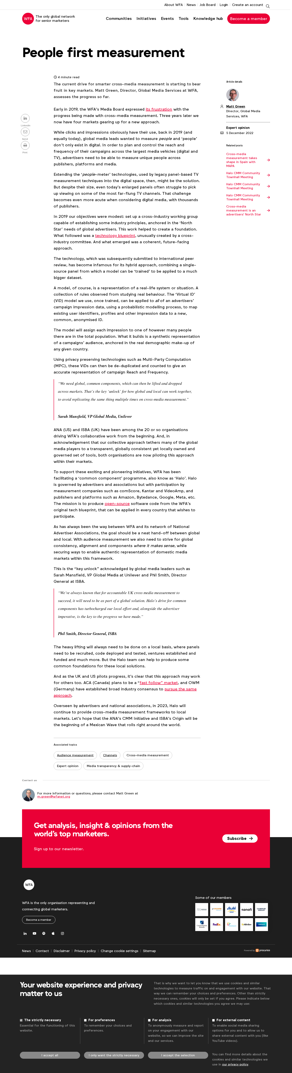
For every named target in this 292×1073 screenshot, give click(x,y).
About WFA (173, 4)
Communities (119, 18)
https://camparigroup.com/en (261, 909)
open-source (117, 503)
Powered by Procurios (213, 951)
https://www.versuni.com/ (261, 924)
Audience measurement (75, 755)
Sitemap (149, 951)
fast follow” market (159, 682)
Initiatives (146, 18)
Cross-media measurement (148, 755)
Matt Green (235, 106)
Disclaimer (62, 951)
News (191, 4)
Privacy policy (85, 951)
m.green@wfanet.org (53, 796)
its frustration (159, 109)
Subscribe (237, 838)
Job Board (208, 4)
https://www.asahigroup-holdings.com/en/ (231, 909)
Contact (42, 951)
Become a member (248, 18)
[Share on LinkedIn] (26, 119)
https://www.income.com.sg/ (216, 909)
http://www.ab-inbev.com (246, 924)
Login (224, 4)
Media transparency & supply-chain (113, 766)
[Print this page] (26, 146)
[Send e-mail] (26, 132)
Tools (184, 18)
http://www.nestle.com (201, 909)
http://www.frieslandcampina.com (231, 924)
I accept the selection (178, 1055)
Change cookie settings (119, 951)
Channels (110, 755)
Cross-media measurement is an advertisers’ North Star (243, 210)
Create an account (247, 4)
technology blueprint (115, 235)
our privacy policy (235, 1064)
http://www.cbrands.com (201, 924)
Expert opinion (67, 766)
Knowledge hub (208, 18)
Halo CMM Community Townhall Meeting (243, 175)
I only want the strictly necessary (114, 1055)
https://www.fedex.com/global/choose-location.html (216, 924)
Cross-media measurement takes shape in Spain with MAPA (241, 160)
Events (167, 18)
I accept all (50, 1055)
